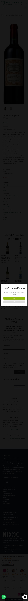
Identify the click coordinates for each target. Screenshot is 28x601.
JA (14, 298)
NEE (14, 301)
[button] (3, 597)
